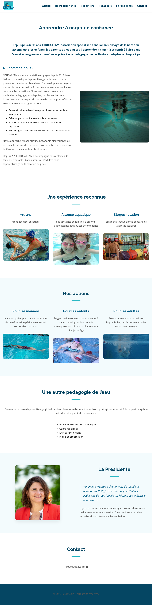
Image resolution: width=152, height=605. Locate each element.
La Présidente (124, 5)
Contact (142, 5)
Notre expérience (65, 5)
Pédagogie (105, 5)
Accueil (46, 5)
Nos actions (87, 5)
